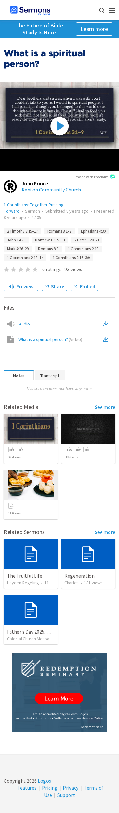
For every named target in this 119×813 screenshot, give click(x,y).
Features (26, 788)
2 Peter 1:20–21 (86, 240)
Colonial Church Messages (31, 638)
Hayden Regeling (23, 582)
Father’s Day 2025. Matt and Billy (42, 631)
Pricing (49, 788)
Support (66, 795)
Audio (24, 324)
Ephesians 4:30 (93, 231)
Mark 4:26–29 (18, 249)
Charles (71, 582)
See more (105, 407)
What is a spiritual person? (50, 339)
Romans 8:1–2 (59, 231)
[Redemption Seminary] (59, 692)
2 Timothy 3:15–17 (22, 231)
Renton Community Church (51, 189)
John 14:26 (16, 240)
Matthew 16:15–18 (50, 240)
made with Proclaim (92, 176)
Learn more (94, 29)
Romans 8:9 (48, 249)
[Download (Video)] (107, 339)
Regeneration (79, 576)
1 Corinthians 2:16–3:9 (71, 257)
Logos (44, 781)
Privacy (70, 788)
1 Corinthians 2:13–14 (25, 257)
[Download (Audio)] (107, 324)
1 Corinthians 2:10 (83, 249)
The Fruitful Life (24, 576)
